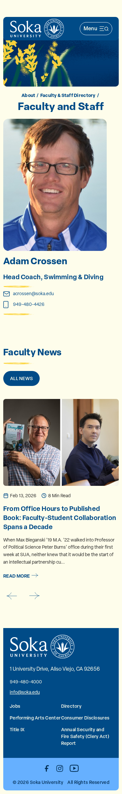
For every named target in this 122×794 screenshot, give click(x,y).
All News (21, 378)
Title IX (17, 729)
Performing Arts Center (35, 718)
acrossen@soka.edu (33, 293)
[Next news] (34, 596)
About (28, 95)
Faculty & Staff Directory (68, 95)
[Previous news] (11, 596)
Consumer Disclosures (85, 718)
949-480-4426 (29, 304)
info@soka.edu (25, 692)
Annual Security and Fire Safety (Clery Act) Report (85, 736)
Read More (16, 576)
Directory (71, 706)
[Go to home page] (37, 29)
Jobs (15, 706)
